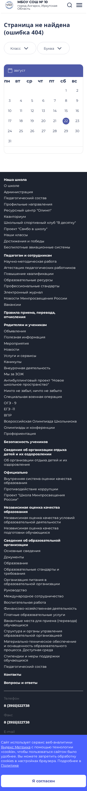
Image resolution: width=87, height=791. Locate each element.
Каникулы (13, 362)
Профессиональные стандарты (31, 286)
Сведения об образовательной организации (32, 543)
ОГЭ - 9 (10, 403)
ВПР (8, 415)
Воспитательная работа (25, 602)
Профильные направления (28, 204)
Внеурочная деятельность (27, 368)
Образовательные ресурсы (28, 280)
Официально (16, 473)
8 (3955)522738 (16, 705)
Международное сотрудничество (34, 596)
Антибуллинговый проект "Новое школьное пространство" (34, 382)
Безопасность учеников (26, 442)
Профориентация (20, 433)
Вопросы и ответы (20, 683)
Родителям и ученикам (25, 325)
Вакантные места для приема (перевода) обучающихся (40, 623)
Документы (14, 557)
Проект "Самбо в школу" (25, 229)
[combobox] (20, 48)
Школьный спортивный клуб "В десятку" (40, 222)
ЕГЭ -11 (9, 409)
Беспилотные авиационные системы (37, 247)
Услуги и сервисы (20, 356)
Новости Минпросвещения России (35, 298)
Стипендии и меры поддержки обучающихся (32, 658)
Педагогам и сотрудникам (28, 255)
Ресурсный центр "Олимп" (27, 210)
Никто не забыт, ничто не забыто (33, 391)
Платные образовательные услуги (34, 615)
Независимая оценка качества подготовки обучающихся (31, 530)
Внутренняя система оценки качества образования (38, 481)
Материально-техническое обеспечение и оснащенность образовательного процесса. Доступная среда (40, 645)
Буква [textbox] (49, 48)
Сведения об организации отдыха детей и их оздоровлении (35, 452)
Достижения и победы (24, 241)
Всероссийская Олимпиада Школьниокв (40, 421)
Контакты (12, 675)
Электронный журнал (23, 292)
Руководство (15, 590)
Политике (10, 765)
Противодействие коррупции (31, 489)
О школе (11, 186)
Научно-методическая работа (30, 261)
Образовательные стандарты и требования (31, 571)
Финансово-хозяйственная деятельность (40, 608)
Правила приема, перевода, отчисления (29, 315)
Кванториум (15, 216)
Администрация (18, 192)
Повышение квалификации (29, 274)
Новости (11, 349)
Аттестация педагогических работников (40, 268)
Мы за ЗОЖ (14, 374)
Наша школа (15, 180)
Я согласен (43, 781)
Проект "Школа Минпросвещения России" (34, 497)
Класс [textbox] (15, 48)
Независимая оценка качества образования (32, 509)
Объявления (15, 331)
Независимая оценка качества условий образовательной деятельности (39, 520)
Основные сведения (22, 551)
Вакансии (12, 304)
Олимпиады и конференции (29, 427)
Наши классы (16, 235)
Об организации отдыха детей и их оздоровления (35, 462)
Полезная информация (24, 337)
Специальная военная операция (33, 397)
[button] (69, 5)
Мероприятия (16, 343)
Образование (16, 563)
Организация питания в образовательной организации (32, 582)
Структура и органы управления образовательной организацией (33, 633)
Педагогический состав (25, 198)
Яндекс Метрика (15, 747)
